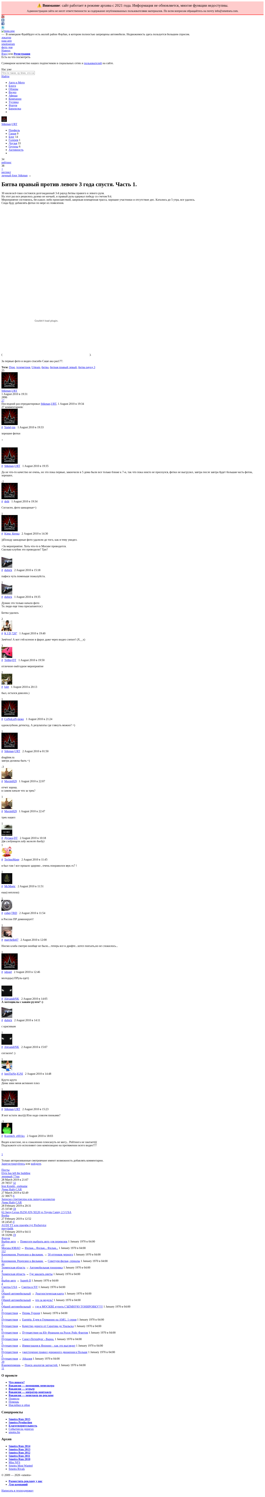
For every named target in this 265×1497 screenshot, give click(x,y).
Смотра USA (9, 1287)
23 (2, 1244)
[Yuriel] (9, 424)
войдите (36, 1163)
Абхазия (27, 1358)
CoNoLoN (10, 719)
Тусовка (14, 102)
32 (14, 1182)
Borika (5, 1215)
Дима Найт (8, 1189)
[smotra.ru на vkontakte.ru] (2, 20)
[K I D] (6, 630)
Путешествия (9, 1313)
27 (2, 400)
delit (6, 501)
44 (2, 1264)
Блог (11, 136)
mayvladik (7, 1228)
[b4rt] (6, 683)
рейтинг (6, 162)
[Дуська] (6, 834)
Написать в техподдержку (17, 1490)
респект (6, 172)
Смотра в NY (29, 1287)
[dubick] (6, 566)
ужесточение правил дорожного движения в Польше (54, 1352)
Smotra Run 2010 (19, 1459)
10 (2, 1296)
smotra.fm (14, 1432)
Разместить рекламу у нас (25, 1481)
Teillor (8, 660)
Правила (14, 1398)
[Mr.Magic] (6, 883)
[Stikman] (4, 120)
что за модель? (44, 1300)
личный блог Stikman (14, 175)
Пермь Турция (31, 1313)
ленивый (6, 1176)
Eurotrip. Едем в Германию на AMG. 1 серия (49, 1319)
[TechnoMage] (6, 856)
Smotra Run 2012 (19, 1452)
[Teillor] (6, 656)
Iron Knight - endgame (14, 1186)
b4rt (6, 686)
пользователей (93, 63)
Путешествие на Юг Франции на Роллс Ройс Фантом (55, 1332)
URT (14, 124)
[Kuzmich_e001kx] (6, 1132)
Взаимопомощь (10, 1365)
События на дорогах (21, 1428)
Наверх (5, 50)
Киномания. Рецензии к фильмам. (22, 1254)
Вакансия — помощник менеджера (31, 1385)
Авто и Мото (17, 82)
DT (14, 660)
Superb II (25, 1280)
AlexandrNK (11, 998)
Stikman (6, 124)
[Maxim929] (6, 778)
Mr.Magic (10, 886)
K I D (7, 633)
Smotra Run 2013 (19, 1449)
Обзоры (13, 89)
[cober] (6, 909)
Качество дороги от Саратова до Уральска (48, 1326)
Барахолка (15, 108)
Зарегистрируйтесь (13, 1163)
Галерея (13, 140)
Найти (5, 76)
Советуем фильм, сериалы (64, 1261)
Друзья (13, 143)
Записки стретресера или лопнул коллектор (28, 1199)
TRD (14, 913)
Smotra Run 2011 (19, 1455)
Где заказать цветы (41, 1274)
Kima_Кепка (11, 533)
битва (44, 367)
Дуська (8, 838)
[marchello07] (6, 936)
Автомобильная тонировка (46, 1267)
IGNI (20, 1073)
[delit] (9, 498)
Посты (5, 1169)
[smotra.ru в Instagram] (8, 31)
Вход (4, 53)
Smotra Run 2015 (19, 1419)
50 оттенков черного (60, 1254)
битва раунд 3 (86, 367)
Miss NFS (14, 1462)
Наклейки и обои (19, 1405)
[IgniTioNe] (6, 1070)
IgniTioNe (10, 1073)
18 (14, 1208)
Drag (12, 367)
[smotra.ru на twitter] (2, 27)
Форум (13, 105)
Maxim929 (10, 781)
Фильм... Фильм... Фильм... (41, 1248)
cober (7, 913)
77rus (16, 1176)
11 (2, 1290)
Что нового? (17, 1382)
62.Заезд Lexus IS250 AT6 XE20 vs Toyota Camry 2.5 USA (36, 1212)
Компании (15, 98)
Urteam (36, 367)
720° (14, 633)
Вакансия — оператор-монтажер (30, 1392)
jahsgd (8, 971)
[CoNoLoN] (9, 715)
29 (2, 1361)
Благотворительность (23, 1425)
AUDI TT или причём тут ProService (23, 1225)
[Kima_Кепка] (9, 530)
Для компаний (18, 1484)
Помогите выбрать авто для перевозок (43, 1241)
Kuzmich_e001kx (14, 1135)
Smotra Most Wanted (21, 1465)
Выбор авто (8, 1241)
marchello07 (11, 939)
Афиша (13, 95)
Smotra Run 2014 (19, 1446)
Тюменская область (13, 1267)
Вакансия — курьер (22, 1388)
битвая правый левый (63, 367)
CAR (19, 1189)
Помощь (14, 1401)
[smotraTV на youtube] (2, 16)
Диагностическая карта (49, 1293)
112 (3, 1251)
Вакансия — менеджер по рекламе (31, 1395)
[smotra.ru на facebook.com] (2, 24)
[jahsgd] (9, 968)
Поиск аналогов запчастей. (41, 1365)
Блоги (12, 85)
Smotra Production (20, 1422)
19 (14, 1235)
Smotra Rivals (17, 1468)
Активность (16, 149)
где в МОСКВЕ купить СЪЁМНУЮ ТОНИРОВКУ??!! (69, 1306)
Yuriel (7, 427)
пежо (20, 719)
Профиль (14, 130)
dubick (8, 570)
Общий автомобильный (16, 1293)
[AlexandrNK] (6, 995)
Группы (13, 146)
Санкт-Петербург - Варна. (38, 1339)
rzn (13, 427)
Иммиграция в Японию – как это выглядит (48, 1345)
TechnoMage (11, 859)
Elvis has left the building (15, 1173)
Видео (12, 92)
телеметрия (23, 367)
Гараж (12, 133)
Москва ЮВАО (10, 1248)
